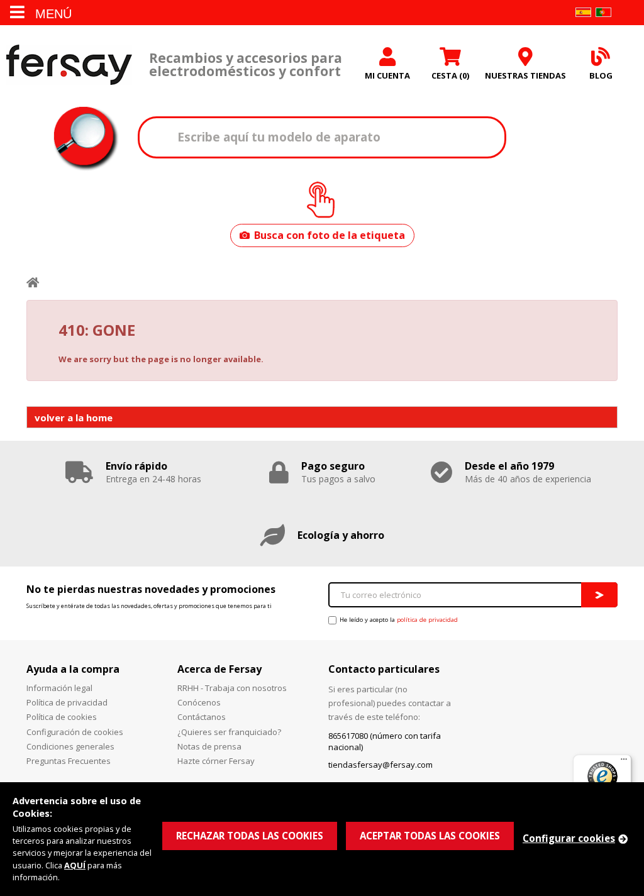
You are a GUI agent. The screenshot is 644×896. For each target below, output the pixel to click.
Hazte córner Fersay (216, 760)
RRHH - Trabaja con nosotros (232, 688)
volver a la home (74, 417)
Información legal (59, 688)
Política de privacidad (67, 702)
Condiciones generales (70, 746)
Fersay (69, 64)
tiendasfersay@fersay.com (380, 764)
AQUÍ (75, 865)
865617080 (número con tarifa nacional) (384, 741)
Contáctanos (201, 716)
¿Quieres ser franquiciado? (229, 732)
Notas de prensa (209, 746)
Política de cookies (61, 716)
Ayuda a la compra (72, 669)
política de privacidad (427, 620)
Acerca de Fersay (219, 669)
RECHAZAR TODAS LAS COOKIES (249, 835)
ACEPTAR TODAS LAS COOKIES (430, 835)
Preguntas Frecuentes (68, 760)
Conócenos (199, 702)
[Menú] (623, 762)
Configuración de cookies (74, 732)
